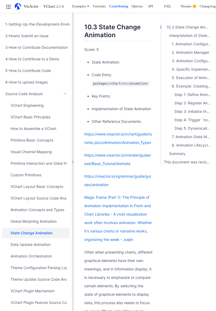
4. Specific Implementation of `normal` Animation (192, 69)
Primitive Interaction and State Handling (39, 163)
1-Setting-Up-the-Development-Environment (36, 24)
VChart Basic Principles (30, 117)
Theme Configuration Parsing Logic (39, 267)
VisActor (31, 6)
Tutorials (99, 6)
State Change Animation (31, 233)
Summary (177, 153)
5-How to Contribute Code (28, 70)
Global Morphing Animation (34, 221)
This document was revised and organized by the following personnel (188, 162)
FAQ (167, 6)
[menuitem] (36, 24)
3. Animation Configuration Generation (192, 61)
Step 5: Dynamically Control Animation (193, 128)
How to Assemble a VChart (33, 128)
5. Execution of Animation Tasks (192, 77)
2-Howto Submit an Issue (26, 35)
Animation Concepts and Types (37, 209)
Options (137, 6)
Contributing (118, 6)
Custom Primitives (26, 175)
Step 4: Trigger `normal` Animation (193, 120)
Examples (79, 6)
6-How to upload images (26, 82)
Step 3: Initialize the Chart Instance (193, 111)
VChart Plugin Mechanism (33, 291)
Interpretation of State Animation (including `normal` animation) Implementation (191, 35)
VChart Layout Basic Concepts (37, 186)
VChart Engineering (27, 105)
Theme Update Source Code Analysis (39, 279)
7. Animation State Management (192, 136)
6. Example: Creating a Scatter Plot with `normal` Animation (192, 86)
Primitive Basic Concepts (32, 140)
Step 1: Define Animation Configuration (193, 94)
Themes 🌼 (188, 6)
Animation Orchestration (31, 256)
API (150, 6)
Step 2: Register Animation (193, 103)
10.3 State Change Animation (189, 27)
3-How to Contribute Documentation (36, 47)
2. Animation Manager (190, 52)
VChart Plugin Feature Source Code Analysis (39, 302)
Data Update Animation (31, 244)
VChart (53, 6)
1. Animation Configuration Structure (192, 44)
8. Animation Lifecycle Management (192, 145)
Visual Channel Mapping (31, 151)
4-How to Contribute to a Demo (32, 59)
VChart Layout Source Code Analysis (39, 198)
